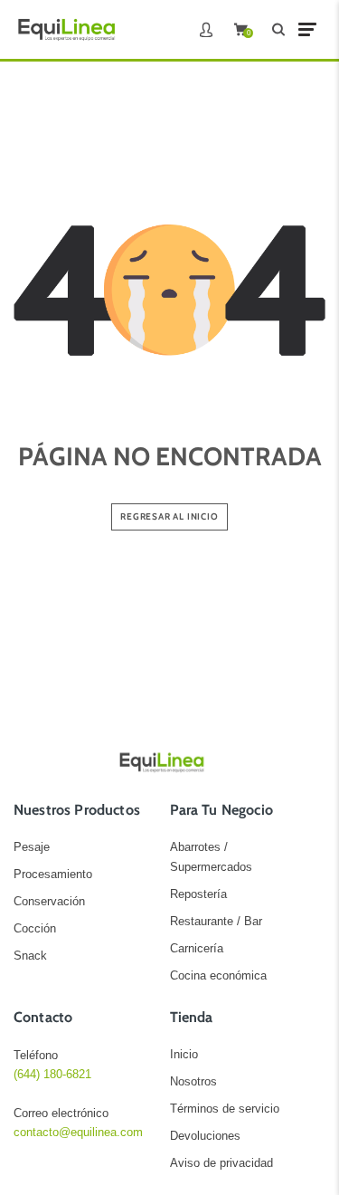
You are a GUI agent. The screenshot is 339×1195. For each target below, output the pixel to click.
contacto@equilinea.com (78, 1132)
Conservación (49, 901)
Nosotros (193, 1081)
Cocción (35, 928)
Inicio (184, 1054)
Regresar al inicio (169, 516)
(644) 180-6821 (52, 1074)
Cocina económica (218, 975)
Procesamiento (53, 874)
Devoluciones (205, 1135)
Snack (30, 955)
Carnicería (196, 948)
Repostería (198, 894)
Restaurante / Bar (216, 921)
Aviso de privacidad (221, 1163)
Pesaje (32, 847)
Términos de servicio (224, 1108)
